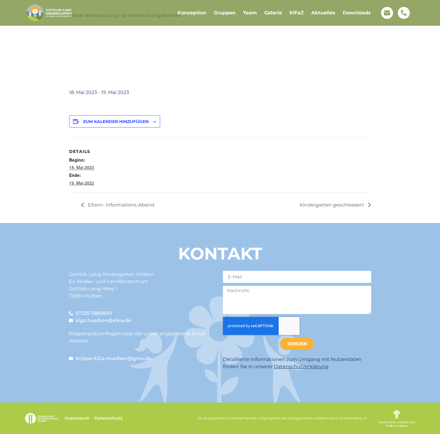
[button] (13, 421)
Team (250, 13)
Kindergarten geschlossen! (332, 205)
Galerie (273, 13)
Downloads (357, 13)
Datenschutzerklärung (301, 366)
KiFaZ (296, 13)
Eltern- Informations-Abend (120, 205)
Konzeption (191, 13)
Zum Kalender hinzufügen (115, 121)
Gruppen (225, 13)
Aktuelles (323, 13)
